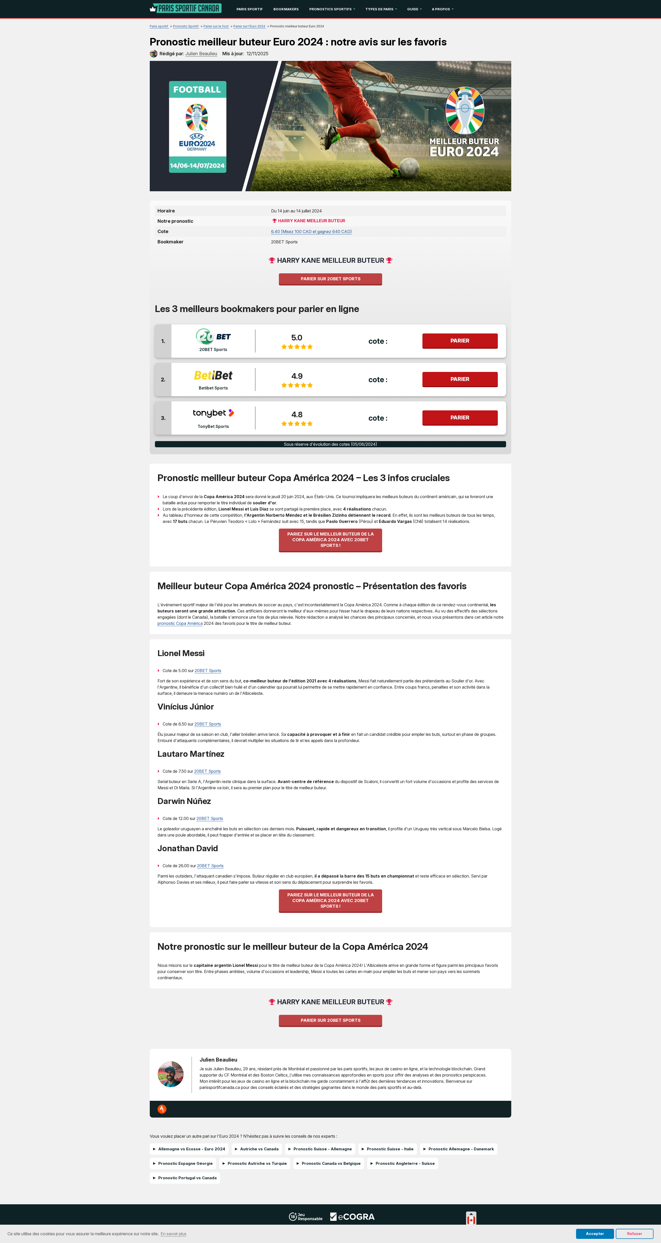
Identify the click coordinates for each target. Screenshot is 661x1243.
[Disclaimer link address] (352, 1219)
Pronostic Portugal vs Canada (187, 1177)
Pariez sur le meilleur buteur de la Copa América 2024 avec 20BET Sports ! (330, 539)
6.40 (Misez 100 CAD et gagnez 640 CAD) (311, 231)
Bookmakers (286, 9)
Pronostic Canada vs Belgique (331, 1163)
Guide (412, 9)
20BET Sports (213, 349)
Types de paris (379, 9)
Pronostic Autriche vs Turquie (257, 1163)
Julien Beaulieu (218, 1060)
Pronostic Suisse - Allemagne (323, 1148)
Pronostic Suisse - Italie (390, 1148)
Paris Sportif (250, 9)
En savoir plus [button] (173, 1233)
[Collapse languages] (471, 1214)
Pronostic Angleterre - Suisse (405, 1163)
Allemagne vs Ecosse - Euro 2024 (191, 1148)
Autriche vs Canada (259, 1148)
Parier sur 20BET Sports (330, 278)
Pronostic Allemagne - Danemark (461, 1148)
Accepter (595, 1233)
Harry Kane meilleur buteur (311, 220)
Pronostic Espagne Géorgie (185, 1163)
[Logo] (186, 9)
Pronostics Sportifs (330, 9)
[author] (154, 54)
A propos (441, 9)
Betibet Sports (213, 388)
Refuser (634, 1233)
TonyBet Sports (213, 426)
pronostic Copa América (180, 623)
